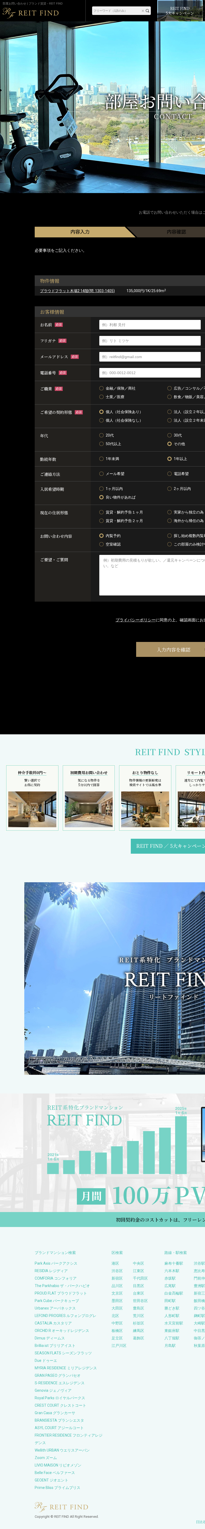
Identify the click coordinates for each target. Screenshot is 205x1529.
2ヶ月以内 (182, 489)
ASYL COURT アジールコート (59, 1428)
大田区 (117, 1308)
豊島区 (138, 1308)
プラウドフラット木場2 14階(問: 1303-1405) (77, 291)
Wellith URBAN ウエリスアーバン (62, 1450)
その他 (179, 444)
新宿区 (117, 1278)
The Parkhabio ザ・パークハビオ (62, 1286)
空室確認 (113, 544)
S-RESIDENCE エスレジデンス (60, 1383)
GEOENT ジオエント (51, 1480)
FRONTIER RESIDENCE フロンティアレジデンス (68, 1439)
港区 (115, 1263)
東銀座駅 (171, 1330)
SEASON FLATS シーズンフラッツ (63, 1353)
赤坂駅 (170, 1278)
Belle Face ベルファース (55, 1473)
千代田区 (140, 1278)
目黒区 (138, 1286)
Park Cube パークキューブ (57, 1301)
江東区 (138, 1271)
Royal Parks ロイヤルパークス (60, 1398)
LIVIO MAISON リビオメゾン (58, 1465)
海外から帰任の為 (189, 521)
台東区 (138, 1293)
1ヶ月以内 (114, 489)
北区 (115, 1316)
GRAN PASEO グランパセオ (58, 1375)
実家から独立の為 (189, 512)
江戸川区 (119, 1345)
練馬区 (138, 1330)
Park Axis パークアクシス (56, 1263)
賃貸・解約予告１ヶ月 (124, 512)
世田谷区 (140, 1301)
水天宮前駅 (173, 1323)
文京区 (117, 1293)
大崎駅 (199, 1323)
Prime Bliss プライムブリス (57, 1487)
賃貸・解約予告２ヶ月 (124, 521)
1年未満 (112, 459)
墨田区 (117, 1301)
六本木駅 (171, 1271)
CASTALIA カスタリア (53, 1323)
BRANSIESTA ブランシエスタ (59, 1420)
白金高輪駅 (173, 1293)
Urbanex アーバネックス (55, 1308)
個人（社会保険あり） (124, 412)
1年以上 (180, 459)
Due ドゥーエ (46, 1360)
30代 (178, 435)
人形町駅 (171, 1316)
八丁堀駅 (171, 1338)
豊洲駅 (199, 1286)
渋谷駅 (199, 1263)
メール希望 (115, 474)
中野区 (117, 1323)
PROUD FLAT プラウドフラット (61, 1293)
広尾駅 (170, 1286)
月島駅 (170, 1345)
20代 (110, 435)
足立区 (117, 1338)
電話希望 (181, 474)
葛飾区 (138, 1338)
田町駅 (170, 1301)
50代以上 (113, 444)
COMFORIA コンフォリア (56, 1278)
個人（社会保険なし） (124, 420)
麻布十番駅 (173, 1263)
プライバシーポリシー (136, 620)
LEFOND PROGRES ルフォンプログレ (65, 1316)
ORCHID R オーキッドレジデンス (62, 1330)
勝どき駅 (171, 1308)
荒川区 (138, 1316)
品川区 (117, 1286)
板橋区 (117, 1330)
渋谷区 (117, 1271)
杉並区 (138, 1323)
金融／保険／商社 (121, 388)
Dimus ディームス (50, 1338)
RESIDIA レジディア (51, 1271)
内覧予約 (113, 536)
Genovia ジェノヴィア (53, 1390)
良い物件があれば (121, 497)
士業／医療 (115, 397)
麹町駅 (199, 1316)
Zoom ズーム (46, 1458)
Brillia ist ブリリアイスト (55, 1345)
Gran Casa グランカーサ (55, 1413)
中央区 (138, 1263)
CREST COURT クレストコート (60, 1405)
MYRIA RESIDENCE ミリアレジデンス (66, 1368)
